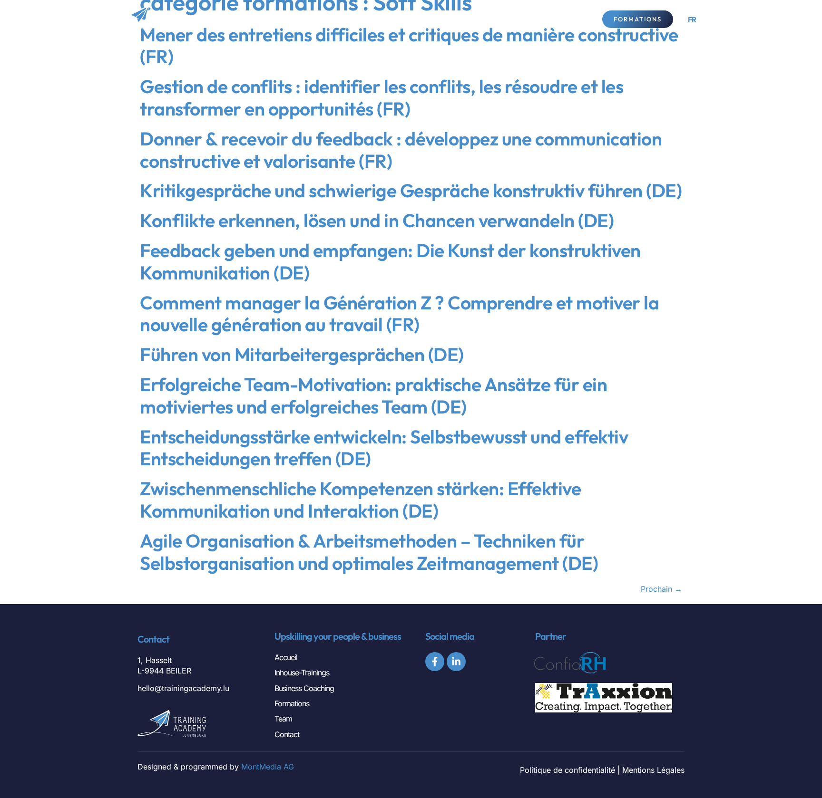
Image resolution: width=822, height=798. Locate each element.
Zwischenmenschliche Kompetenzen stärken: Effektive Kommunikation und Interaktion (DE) (360, 499)
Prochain (661, 589)
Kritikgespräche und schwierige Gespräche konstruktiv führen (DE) (411, 190)
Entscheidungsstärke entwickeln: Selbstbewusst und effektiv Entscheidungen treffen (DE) (384, 448)
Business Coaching (304, 688)
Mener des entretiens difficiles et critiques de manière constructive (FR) (409, 45)
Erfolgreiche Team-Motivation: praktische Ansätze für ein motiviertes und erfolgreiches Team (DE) (373, 395)
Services (421, 19)
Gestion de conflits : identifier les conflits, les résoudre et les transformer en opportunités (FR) (381, 97)
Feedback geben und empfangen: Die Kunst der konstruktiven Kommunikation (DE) (390, 261)
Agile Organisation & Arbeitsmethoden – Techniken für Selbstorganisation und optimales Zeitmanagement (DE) (369, 552)
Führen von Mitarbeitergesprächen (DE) (302, 354)
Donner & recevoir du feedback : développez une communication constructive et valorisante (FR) (401, 150)
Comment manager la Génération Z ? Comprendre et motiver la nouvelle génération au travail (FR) (399, 314)
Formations (291, 703)
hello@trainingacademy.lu (183, 688)
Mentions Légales (653, 770)
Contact (547, 19)
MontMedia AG (267, 766)
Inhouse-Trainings (301, 672)
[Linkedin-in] (456, 661)
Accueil (285, 657)
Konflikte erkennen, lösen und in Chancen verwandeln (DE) (377, 220)
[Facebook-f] (434, 661)
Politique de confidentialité (567, 770)
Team (490, 19)
